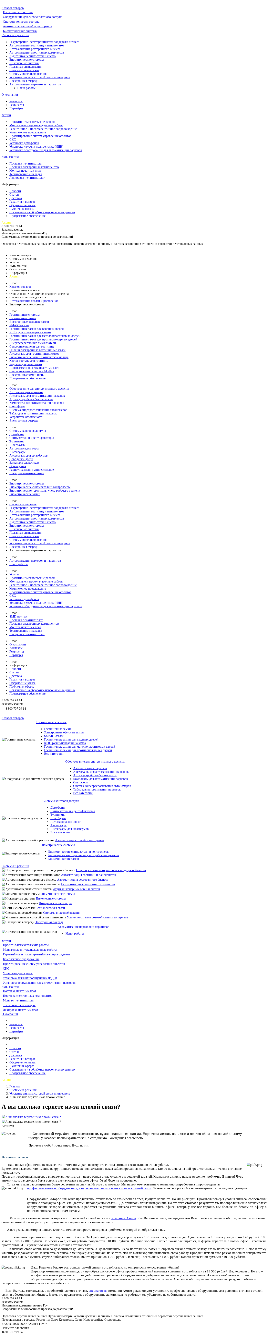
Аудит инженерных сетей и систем (32, 56)
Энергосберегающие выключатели (32, 343)
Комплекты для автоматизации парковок (36, 402)
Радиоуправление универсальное (31, 469)
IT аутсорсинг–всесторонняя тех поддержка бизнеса (44, 41)
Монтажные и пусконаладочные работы (36, 125)
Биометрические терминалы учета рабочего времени (44, 490)
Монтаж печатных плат (25, 170)
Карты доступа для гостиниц (28, 360)
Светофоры (17, 406)
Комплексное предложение (27, 132)
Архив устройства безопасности (31, 399)
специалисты (98, 1291)
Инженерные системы (24, 63)
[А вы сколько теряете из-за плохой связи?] (31, 1117)
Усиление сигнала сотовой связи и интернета (39, 77)
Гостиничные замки (22, 318)
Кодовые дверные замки (25, 364)
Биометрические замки (24, 494)
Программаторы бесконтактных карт (34, 367)
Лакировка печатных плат (27, 177)
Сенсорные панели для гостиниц (31, 346)
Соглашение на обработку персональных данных (42, 212)
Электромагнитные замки (26, 473)
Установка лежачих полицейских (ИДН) (36, 146)
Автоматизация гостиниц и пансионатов (36, 45)
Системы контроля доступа (21, 21)
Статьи (14, 194)
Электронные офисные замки (29, 321)
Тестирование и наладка (25, 174)
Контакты (16, 101)
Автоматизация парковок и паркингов (35, 84)
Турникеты (16, 441)
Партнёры (16, 108)
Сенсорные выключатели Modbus (31, 371)
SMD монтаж (10, 156)
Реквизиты (16, 104)
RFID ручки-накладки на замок (30, 332)
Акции (6, 222)
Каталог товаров (13, 8)
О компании (10, 94)
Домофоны (16, 434)
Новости (15, 191)
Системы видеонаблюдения (27, 73)
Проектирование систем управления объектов (40, 136)
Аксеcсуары (17, 452)
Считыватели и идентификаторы (31, 437)
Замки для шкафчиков (24, 462)
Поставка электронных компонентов (34, 167)
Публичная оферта (21, 208)
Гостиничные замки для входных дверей (36, 328)
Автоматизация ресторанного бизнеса (34, 49)
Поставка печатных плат (26, 163)
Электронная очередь (23, 80)
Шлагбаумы (17, 445)
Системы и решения (15, 35)
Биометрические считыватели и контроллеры (39, 487)
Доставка (15, 198)
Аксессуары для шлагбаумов (28, 455)
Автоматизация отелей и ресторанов (27, 26)
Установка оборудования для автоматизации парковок (45, 150)
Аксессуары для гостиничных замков (34, 353)
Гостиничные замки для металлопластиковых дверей (44, 335)
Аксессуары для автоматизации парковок (37, 395)
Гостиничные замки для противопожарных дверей (43, 339)
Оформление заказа (22, 205)
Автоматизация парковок (26, 392)
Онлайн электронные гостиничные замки (37, 350)
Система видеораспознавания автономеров (38, 409)
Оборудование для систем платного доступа (32, 16)
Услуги (6, 115)
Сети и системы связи (24, 70)
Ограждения (17, 466)
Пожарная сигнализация (25, 66)
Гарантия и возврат (22, 201)
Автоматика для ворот (24, 448)
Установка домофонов (24, 143)
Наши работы (26, 88)
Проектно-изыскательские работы (32, 121)
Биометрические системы (20, 31)
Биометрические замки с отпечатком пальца (38, 357)
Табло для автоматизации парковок (33, 413)
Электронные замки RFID (26, 374)
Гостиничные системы (18, 12)
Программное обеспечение (27, 215)
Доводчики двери (21, 459)
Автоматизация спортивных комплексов (36, 52)
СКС (12, 139)
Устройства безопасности (26, 417)
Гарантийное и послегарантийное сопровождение (43, 128)
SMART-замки (19, 325)
